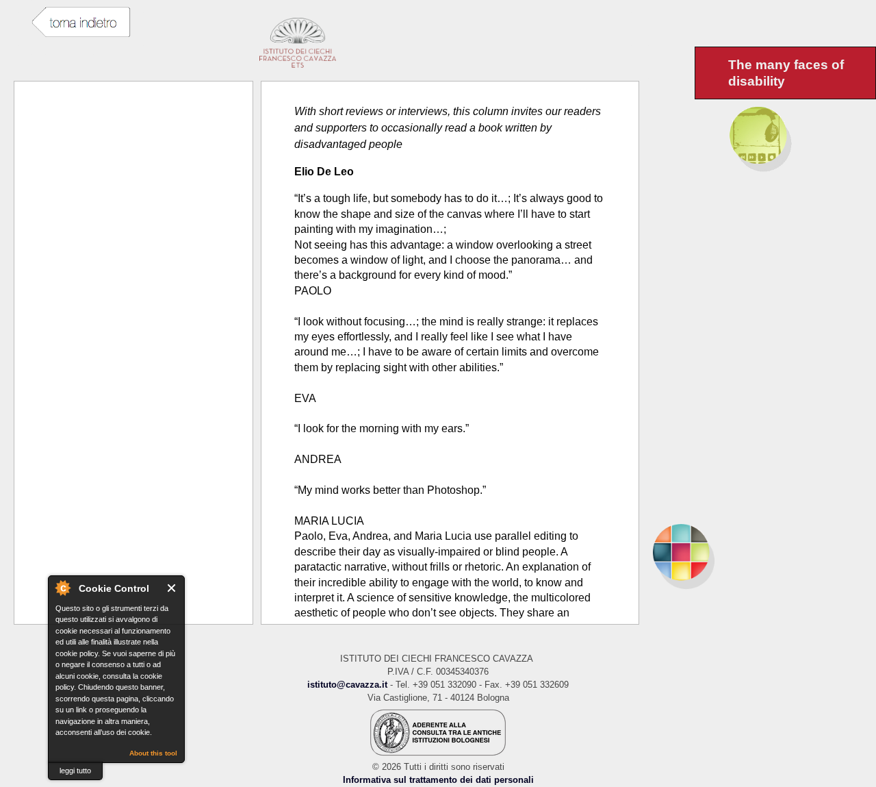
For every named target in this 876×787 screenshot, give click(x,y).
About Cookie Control (62, 587)
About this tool (153, 753)
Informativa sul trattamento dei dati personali (438, 780)
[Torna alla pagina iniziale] (757, 552)
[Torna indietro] (80, 22)
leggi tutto (75, 770)
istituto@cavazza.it (347, 684)
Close (172, 588)
